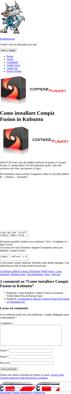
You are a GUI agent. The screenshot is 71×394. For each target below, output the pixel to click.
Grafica (50, 271)
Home (10, 56)
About (10, 59)
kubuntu (39, 274)
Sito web (4, 362)
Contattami (12, 62)
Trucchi (31, 274)
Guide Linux (13, 65)
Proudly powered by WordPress (28, 392)
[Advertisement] (35, 204)
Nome (4, 350)
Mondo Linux (18, 274)
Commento (7, 323)
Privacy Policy (14, 71)
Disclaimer (5, 392)
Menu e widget (8, 50)
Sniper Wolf (40, 271)
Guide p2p (12, 68)
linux (47, 274)
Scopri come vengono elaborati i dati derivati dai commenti (32, 376)
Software (55, 274)
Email (4, 356)
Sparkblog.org (7, 38)
